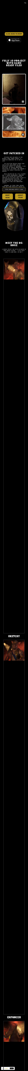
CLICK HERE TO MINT (14, 34)
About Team (20, 196)
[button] (25, 3)
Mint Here (7, 196)
